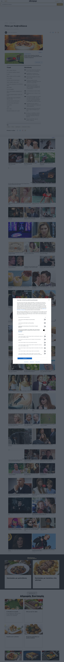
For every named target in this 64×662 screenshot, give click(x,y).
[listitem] (32, 317)
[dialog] (32, 331)
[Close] (49, 300)
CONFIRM (25, 358)
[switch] (44, 319)
